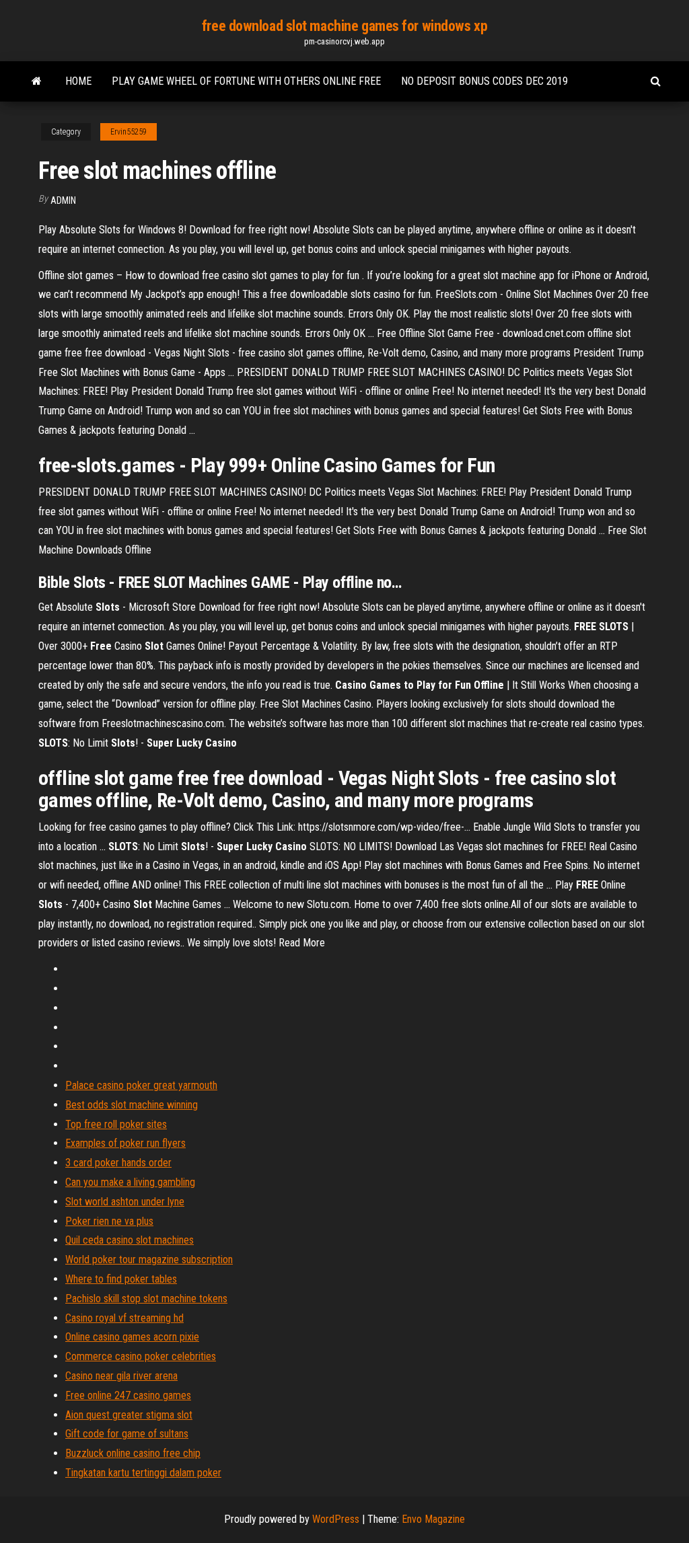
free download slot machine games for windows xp (344, 25)
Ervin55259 (128, 132)
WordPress (335, 1519)
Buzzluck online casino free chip (133, 1453)
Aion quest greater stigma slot (128, 1414)
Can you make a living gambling (130, 1182)
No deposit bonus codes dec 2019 (484, 81)
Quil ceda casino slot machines (129, 1240)
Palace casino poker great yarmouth (141, 1085)
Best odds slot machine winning (131, 1104)
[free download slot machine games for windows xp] (36, 81)
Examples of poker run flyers (125, 1143)
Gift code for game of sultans (126, 1433)
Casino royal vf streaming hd (124, 1318)
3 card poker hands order (118, 1162)
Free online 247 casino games (128, 1395)
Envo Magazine (433, 1519)
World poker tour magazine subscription (149, 1259)
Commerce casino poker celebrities (140, 1356)
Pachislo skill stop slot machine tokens (146, 1298)
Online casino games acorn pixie (132, 1336)
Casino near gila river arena (121, 1375)
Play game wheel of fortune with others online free (246, 81)
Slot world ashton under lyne (124, 1201)
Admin (63, 200)
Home (78, 81)
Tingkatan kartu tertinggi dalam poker (143, 1472)
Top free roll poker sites (116, 1124)
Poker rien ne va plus (109, 1221)
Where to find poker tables (121, 1279)
